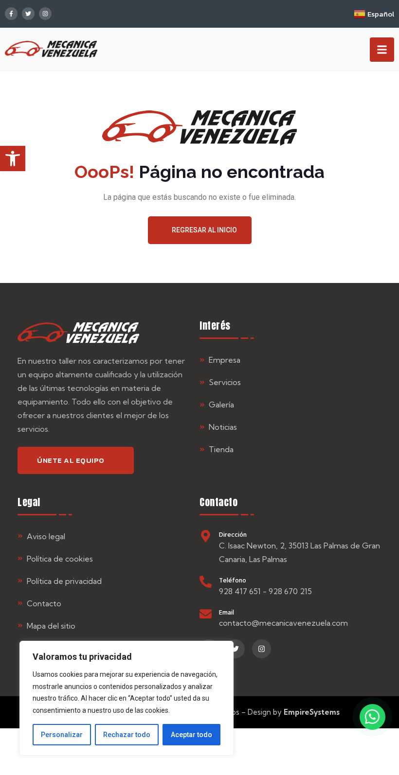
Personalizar (62, 735)
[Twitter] (28, 13)
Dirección (233, 534)
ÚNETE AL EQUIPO (71, 460)
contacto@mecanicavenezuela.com (283, 623)
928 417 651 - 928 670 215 (265, 591)
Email (226, 612)
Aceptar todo (191, 735)
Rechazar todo (126, 735)
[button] (12, 158)
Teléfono (232, 580)
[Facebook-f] (11, 13)
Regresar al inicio (204, 230)
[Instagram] (45, 13)
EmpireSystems (312, 712)
